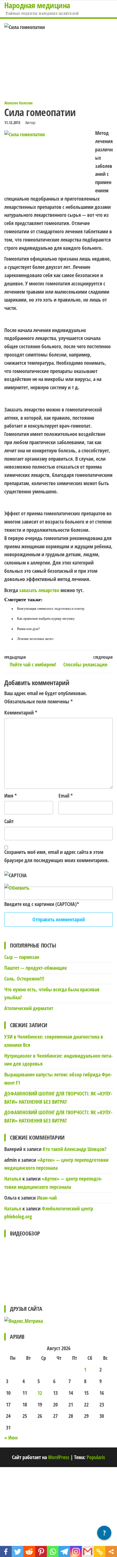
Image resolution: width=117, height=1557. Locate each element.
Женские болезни (18, 103)
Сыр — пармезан (21, 956)
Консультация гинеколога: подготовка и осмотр (50, 609)
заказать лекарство (39, 590)
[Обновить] (17, 887)
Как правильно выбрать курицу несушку (46, 619)
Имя (10, 795)
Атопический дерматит (28, 1008)
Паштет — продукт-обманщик (35, 967)
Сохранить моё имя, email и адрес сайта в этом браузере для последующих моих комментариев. (56, 856)
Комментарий (20, 712)
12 (39, 1392)
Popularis (96, 1457)
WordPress (58, 1457)
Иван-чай (47, 1197)
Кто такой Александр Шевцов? (74, 1149)
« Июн (11, 1437)
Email (65, 795)
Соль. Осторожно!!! (24, 978)
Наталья (12, 1178)
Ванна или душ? (28, 629)
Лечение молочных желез (35, 639)
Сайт (9, 821)
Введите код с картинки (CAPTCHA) (40, 904)
